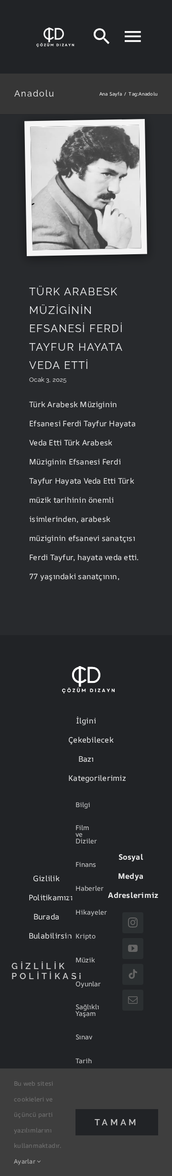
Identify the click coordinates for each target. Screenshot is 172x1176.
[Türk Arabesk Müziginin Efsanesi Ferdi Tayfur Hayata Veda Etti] (85, 129)
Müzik (85, 959)
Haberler (89, 888)
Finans (85, 864)
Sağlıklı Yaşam (87, 1010)
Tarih (83, 1060)
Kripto (85, 935)
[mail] (132, 1000)
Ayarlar (25, 1161)
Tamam (117, 1122)
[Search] (101, 37)
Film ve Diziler (86, 834)
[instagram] (132, 922)
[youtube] (132, 948)
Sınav (83, 1036)
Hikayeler (91, 912)
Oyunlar (88, 983)
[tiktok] (132, 974)
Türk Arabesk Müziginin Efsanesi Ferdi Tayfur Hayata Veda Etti (76, 328)
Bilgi (82, 804)
